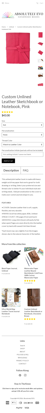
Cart (41, 3)
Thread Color (7, 140)
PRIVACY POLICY (22, 361)
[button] (7, 112)
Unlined (11, 27)
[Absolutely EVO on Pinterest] (20, 376)
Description (11, 170)
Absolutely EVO (29, 398)
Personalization (8, 131)
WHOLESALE (22, 358)
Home (4, 27)
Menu (6, 3)
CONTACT (22, 364)
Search (22, 346)
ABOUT (22, 352)
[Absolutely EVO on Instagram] (25, 376)
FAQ (25, 170)
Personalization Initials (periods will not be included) (22, 150)
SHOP (22, 348)
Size (3, 121)
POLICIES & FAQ (22, 355)
